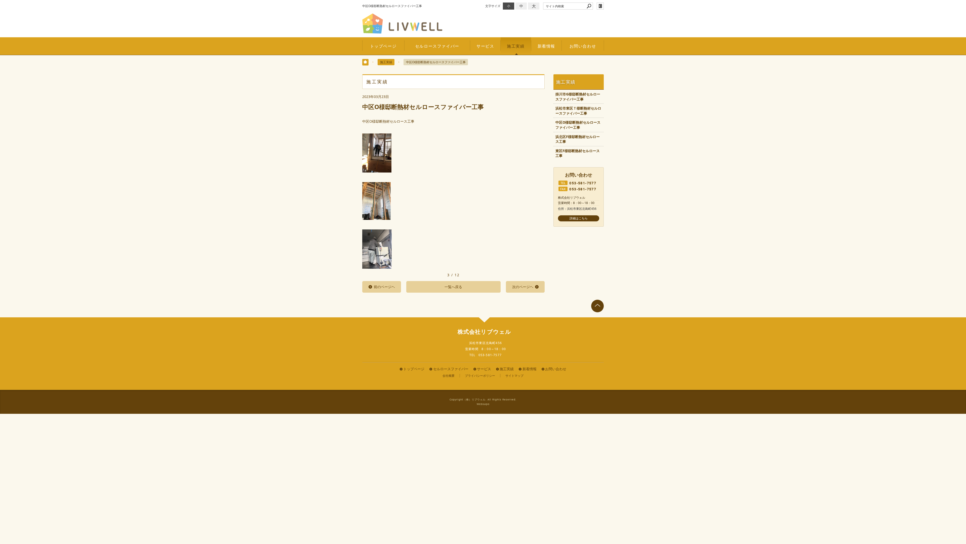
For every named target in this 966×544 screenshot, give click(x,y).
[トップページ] (365, 62)
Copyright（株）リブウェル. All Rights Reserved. (483, 399)
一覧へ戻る (453, 286)
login (600, 6)
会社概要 (448, 375)
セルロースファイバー (437, 46)
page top (597, 306)
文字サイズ (492, 6)
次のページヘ (522, 286)
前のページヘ (384, 286)
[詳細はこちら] (578, 218)
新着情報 (546, 46)
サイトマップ (514, 375)
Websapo (483, 404)
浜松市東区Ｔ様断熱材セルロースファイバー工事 (578, 111)
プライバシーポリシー (480, 375)
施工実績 (516, 46)
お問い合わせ (583, 46)
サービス (485, 46)
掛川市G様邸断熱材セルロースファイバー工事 (577, 96)
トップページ (383, 46)
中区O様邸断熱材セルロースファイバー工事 (577, 125)
